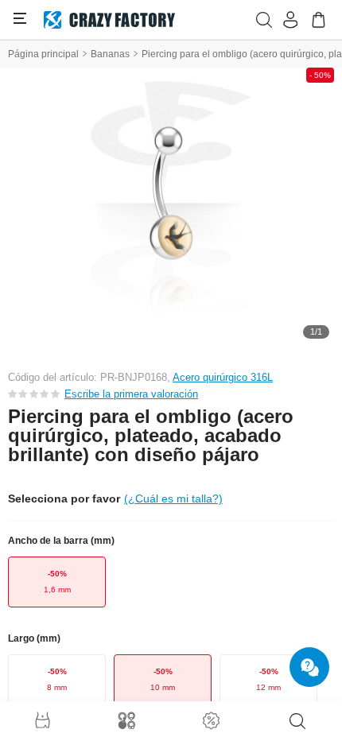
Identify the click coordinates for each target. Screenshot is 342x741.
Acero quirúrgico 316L (223, 377)
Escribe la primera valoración (131, 394)
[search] (297, 721)
